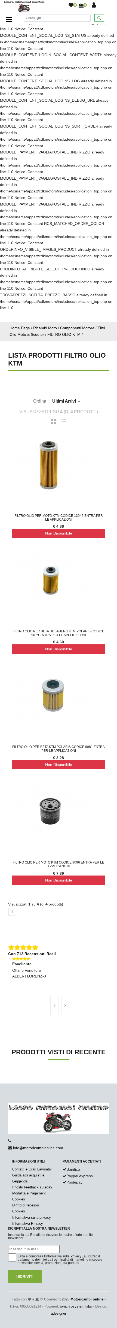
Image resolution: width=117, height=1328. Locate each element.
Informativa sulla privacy (31, 1217)
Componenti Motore (77, 328)
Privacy (75, 1256)
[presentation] (54, 1005)
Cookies (18, 1199)
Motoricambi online (86, 1299)
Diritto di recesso (25, 1205)
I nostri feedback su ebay (32, 1187)
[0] (71, 5)
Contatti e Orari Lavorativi (32, 1169)
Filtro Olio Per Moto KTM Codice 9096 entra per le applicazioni (58, 864)
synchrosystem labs (76, 1306)
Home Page (20, 328)
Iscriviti (24, 1276)
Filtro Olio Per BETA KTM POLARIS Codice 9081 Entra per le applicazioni (58, 749)
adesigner (58, 1313)
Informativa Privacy (27, 1223)
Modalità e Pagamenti (29, 1193)
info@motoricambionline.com (38, 1148)
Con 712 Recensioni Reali (32, 954)
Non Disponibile (58, 533)
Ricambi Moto (45, 328)
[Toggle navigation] (9, 20)
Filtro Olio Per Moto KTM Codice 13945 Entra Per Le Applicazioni (58, 517)
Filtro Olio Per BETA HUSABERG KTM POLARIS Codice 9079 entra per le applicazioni (58, 633)
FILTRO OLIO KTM (64, 334)
